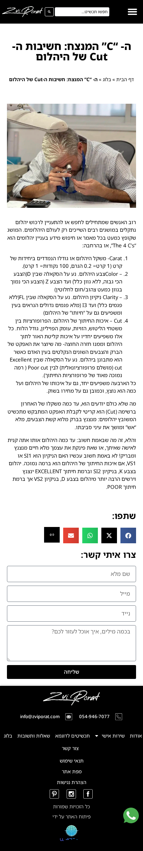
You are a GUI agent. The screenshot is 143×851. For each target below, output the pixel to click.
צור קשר (70, 748)
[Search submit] (49, 11)
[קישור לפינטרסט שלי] (54, 794)
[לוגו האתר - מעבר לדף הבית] (22, 12)
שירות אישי (113, 735)
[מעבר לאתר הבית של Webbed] (71, 841)
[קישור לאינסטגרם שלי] (71, 794)
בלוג (107, 79)
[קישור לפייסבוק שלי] (88, 794)
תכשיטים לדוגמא (72, 735)
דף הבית (125, 79)
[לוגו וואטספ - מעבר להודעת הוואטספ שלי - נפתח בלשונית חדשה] (131, 821)
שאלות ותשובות (33, 735)
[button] (132, 11)
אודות (136, 735)
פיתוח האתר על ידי (71, 816)
